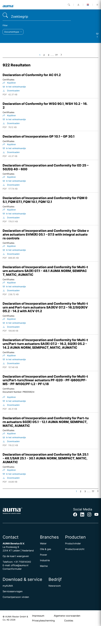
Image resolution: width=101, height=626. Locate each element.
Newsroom (55, 585)
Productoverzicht (74, 549)
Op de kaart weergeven (16, 556)
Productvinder (73, 543)
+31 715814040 (22, 561)
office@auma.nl (19, 565)
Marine (44, 566)
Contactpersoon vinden (16, 597)
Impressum (38, 615)
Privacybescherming (43, 620)
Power (43, 554)
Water (43, 543)
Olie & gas (45, 549)
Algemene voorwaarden (67, 615)
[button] (13, 31)
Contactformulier (12, 568)
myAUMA (8, 585)
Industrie (45, 560)
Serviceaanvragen (13, 591)
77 (56, 55)
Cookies (68, 620)
